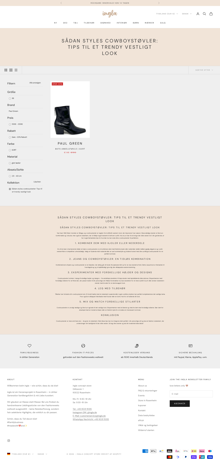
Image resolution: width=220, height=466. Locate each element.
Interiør (122, 23)
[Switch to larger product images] (5, 70)
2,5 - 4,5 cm (16, 176)
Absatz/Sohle (15, 169)
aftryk (141, 420)
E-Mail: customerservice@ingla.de (89, 415)
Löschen (37, 182)
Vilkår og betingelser (148, 425)
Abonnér (179, 403)
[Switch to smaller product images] (11, 70)
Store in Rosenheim (147, 400)
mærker (149, 23)
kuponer (142, 405)
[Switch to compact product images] (16, 70)
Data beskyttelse (146, 415)
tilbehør (89, 23)
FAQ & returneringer (147, 390)
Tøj (75, 23)
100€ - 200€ (17, 124)
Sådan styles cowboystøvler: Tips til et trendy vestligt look (26, 190)
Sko (65, 23)
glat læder (16, 163)
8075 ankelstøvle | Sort (70, 149)
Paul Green (13, 111)
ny (55, 23)
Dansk (185, 14)
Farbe (10, 144)
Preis (10, 118)
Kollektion (13, 182)
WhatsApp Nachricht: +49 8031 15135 (91, 419)
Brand (11, 105)
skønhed (105, 23)
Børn (136, 23)
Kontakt (141, 410)
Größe (11, 92)
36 (12, 98)
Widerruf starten (146, 430)
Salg (163, 23)
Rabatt (11, 131)
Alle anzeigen (35, 83)
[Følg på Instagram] (8, 440)
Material (12, 156)
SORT (13, 150)
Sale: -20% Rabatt (19, 137)
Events (141, 395)
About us (142, 385)
